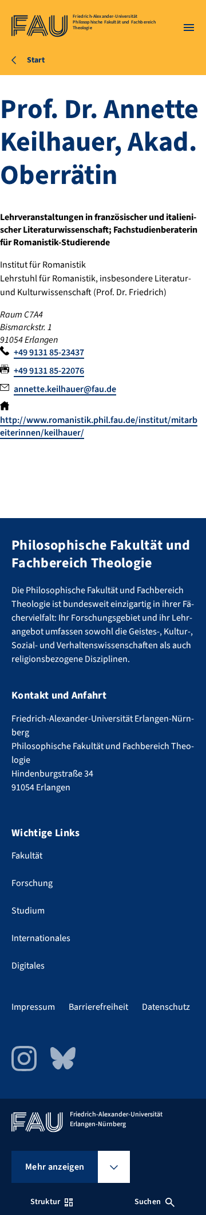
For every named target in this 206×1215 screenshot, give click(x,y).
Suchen (147, 1202)
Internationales (40, 938)
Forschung (32, 883)
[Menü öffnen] (188, 27)
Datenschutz (166, 1007)
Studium (28, 910)
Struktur (45, 1202)
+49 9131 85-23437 (49, 352)
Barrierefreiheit (98, 1007)
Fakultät (26, 855)
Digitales (28, 965)
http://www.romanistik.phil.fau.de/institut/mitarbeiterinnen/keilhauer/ (98, 426)
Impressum (33, 1007)
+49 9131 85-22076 (49, 370)
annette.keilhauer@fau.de (65, 389)
